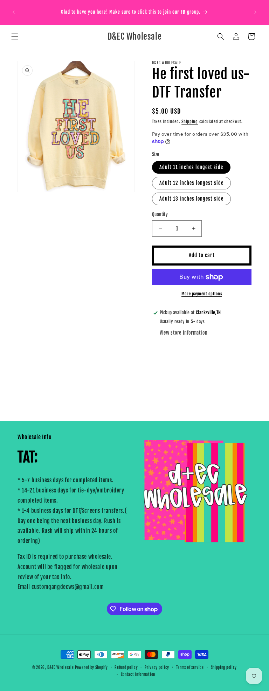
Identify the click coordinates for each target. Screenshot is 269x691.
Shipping (189, 121)
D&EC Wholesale (60, 667)
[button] (14, 36)
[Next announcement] (255, 12)
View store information (183, 333)
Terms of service (190, 667)
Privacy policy (157, 667)
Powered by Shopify (91, 667)
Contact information (138, 674)
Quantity (160, 214)
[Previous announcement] (13, 12)
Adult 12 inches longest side (191, 183)
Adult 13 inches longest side (191, 199)
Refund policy (126, 667)
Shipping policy (224, 667)
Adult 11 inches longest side (191, 167)
